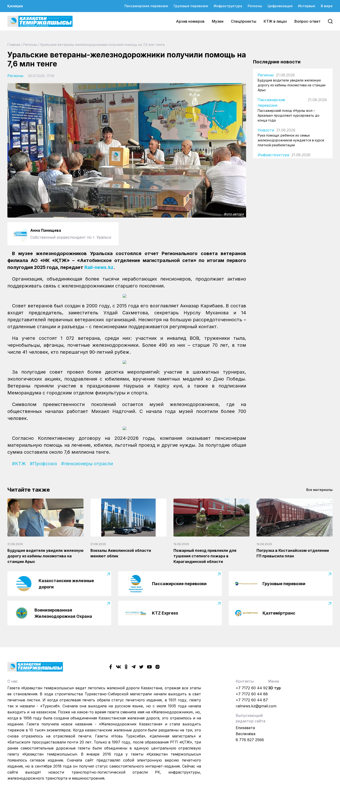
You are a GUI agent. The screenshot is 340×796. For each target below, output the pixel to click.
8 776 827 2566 (250, 739)
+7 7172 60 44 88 (252, 694)
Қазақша (15, 6)
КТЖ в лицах (275, 21)
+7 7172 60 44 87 (252, 700)
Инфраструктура (228, 6)
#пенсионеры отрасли (87, 463)
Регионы (255, 6)
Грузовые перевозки (191, 6)
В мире (327, 6)
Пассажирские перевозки (146, 6)
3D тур (274, 688)
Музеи (217, 21)
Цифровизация (280, 6)
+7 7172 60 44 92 (252, 688)
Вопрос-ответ (307, 21)
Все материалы (319, 490)
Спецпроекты (243, 21)
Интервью (306, 6)
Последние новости (276, 62)
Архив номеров (190, 21)
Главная (13, 45)
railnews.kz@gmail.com (256, 706)
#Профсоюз (43, 463)
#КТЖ (19, 463)
